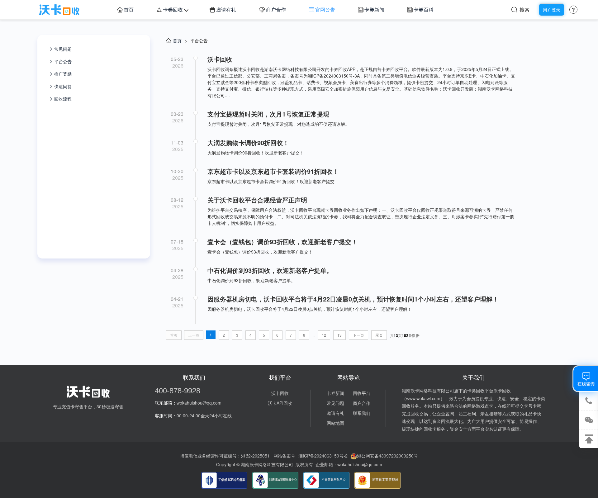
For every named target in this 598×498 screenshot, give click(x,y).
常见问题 (63, 49)
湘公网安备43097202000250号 (387, 456)
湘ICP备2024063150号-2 (323, 456)
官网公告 (325, 9)
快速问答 (63, 86)
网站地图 (335, 423)
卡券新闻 (374, 9)
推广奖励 (63, 74)
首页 (129, 9)
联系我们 (361, 413)
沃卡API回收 (280, 403)
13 (339, 335)
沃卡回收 (280, 393)
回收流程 (63, 99)
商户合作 (276, 9)
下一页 (358, 335)
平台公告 (63, 61)
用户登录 (551, 10)
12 (324, 335)
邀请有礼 (226, 9)
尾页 (379, 335)
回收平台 (361, 393)
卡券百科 (424, 9)
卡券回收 (173, 9)
